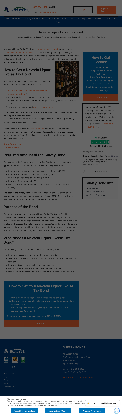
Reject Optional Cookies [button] (58, 411)
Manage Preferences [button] (92, 411)
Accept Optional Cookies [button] (24, 411)
